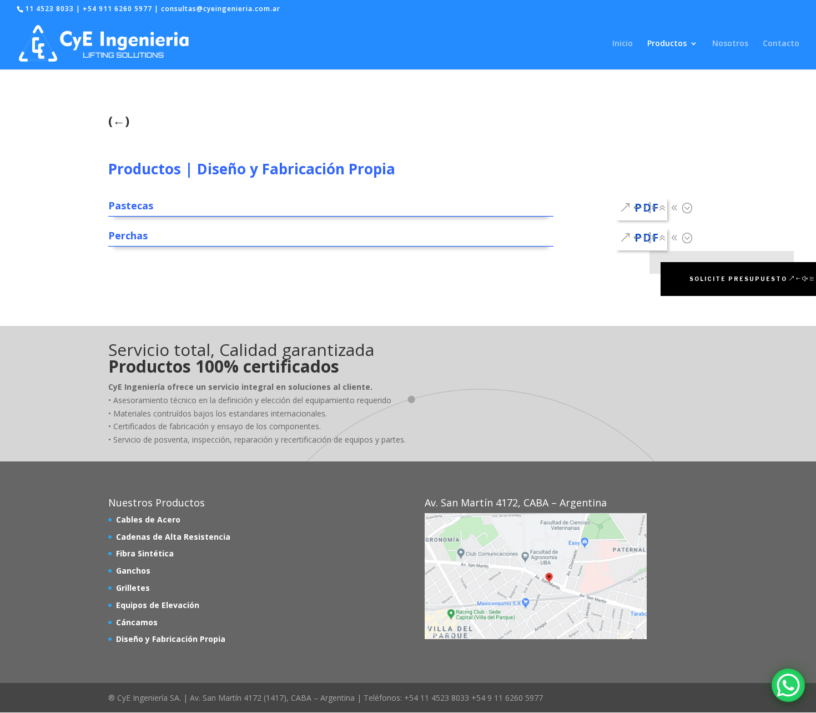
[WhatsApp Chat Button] (788, 685)
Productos (667, 43)
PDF (646, 207)
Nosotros (730, 43)
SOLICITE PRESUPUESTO (738, 278)
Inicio (622, 43)
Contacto (781, 43)
